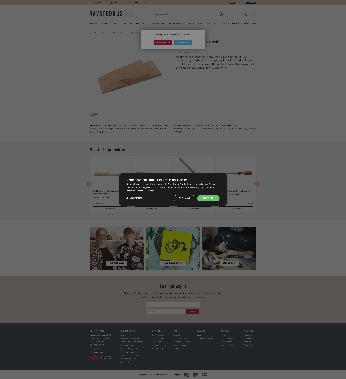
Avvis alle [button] (184, 198)
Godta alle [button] (208, 198)
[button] (134, 198)
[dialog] (173, 189)
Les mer (150, 190)
